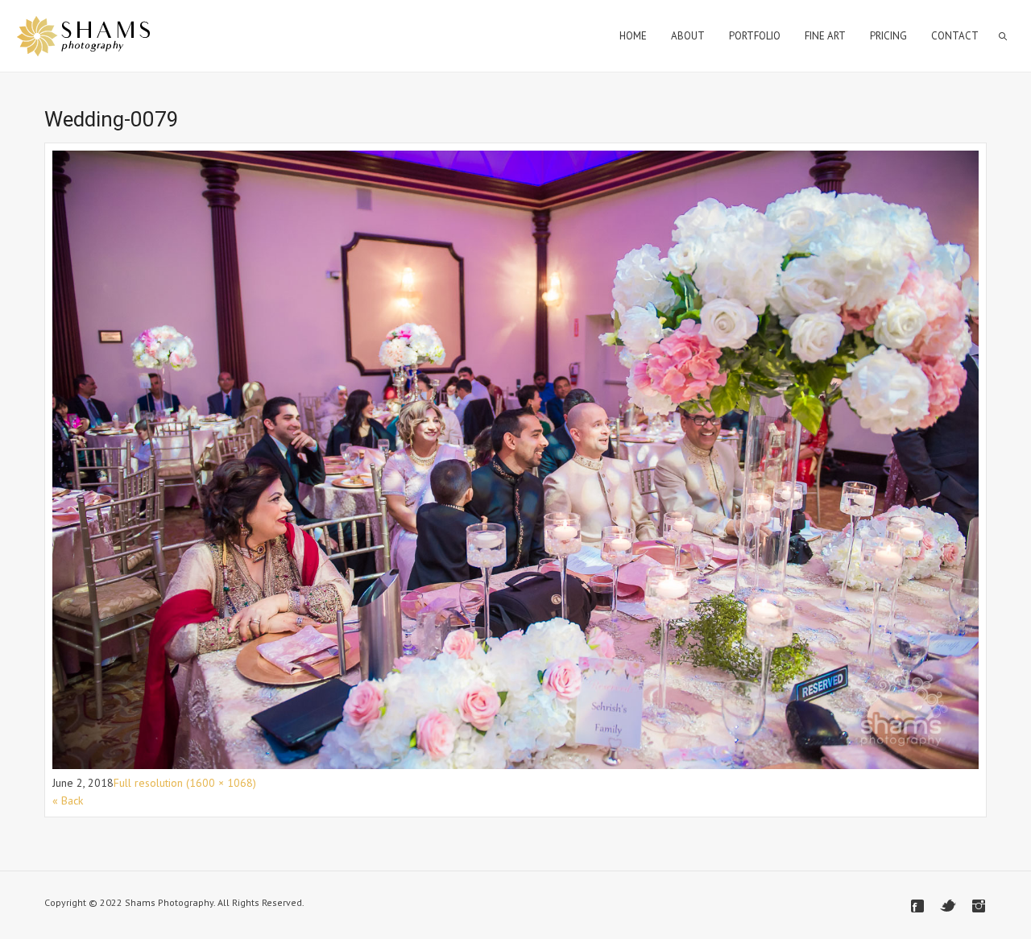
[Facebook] (917, 906)
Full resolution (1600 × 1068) (185, 783)
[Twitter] (948, 906)
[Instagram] (979, 906)
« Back (67, 800)
